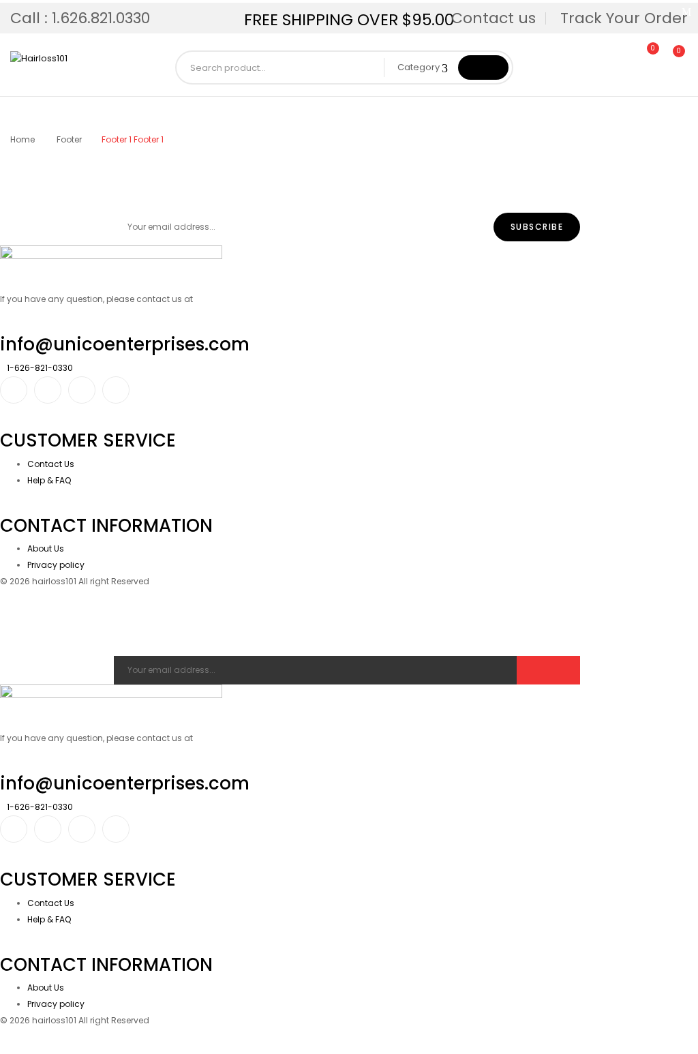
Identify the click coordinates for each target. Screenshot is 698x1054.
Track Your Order (624, 18)
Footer (69, 139)
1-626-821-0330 (40, 368)
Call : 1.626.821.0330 (80, 18)
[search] (483, 67)
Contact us (493, 18)
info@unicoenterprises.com (124, 344)
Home (22, 139)
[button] (673, 58)
